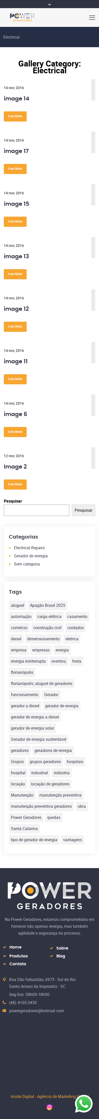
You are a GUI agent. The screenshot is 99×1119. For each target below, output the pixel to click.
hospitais (75, 761)
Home (15, 947)
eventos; (59, 661)
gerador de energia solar (32, 728)
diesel (16, 639)
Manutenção (22, 795)
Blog (60, 956)
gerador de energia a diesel (35, 717)
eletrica (71, 639)
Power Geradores (26, 817)
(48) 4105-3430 (23, 1002)
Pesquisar (13, 501)
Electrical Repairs (29, 547)
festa (76, 661)
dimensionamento (43, 639)
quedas (53, 817)
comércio (19, 627)
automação (21, 616)
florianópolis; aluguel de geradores (41, 683)
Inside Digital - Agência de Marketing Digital (50, 1096)
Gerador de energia (31, 556)
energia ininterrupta (28, 661)
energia (62, 650)
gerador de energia (61, 706)
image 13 (16, 256)
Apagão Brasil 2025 (47, 605)
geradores (20, 750)
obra (82, 806)
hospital (18, 773)
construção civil (47, 627)
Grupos (17, 761)
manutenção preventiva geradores (41, 806)
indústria (62, 773)
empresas (41, 650)
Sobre (62, 948)
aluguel (17, 605)
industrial (39, 773)
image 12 (16, 309)
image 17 (16, 151)
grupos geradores (45, 761)
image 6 (15, 414)
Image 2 (15, 467)
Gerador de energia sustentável (38, 739)
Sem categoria (27, 564)
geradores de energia (53, 750)
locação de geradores (50, 784)
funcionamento (24, 694)
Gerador (51, 694)
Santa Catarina (24, 828)
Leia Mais (15, 116)
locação (18, 784)
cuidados (75, 627)
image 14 (16, 98)
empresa (18, 650)
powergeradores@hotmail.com (36, 1010)
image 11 (16, 361)
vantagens (72, 839)
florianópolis (22, 672)
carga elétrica (49, 616)
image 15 (16, 204)
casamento (77, 616)
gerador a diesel (25, 706)
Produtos (18, 956)
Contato (17, 964)
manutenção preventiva (60, 795)
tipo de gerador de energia (34, 839)
